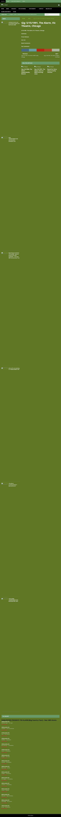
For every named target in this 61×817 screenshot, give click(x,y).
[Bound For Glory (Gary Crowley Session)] (53, 67)
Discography (32, 8)
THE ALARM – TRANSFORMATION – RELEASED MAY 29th (14, 600)
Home (2, 8)
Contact (41, 8)
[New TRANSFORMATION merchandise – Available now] (4, 193)
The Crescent (7, 734)
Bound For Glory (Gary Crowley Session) (52, 70)
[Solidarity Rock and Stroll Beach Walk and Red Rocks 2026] (4, 78)
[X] (56, 1)
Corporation (8, 739)
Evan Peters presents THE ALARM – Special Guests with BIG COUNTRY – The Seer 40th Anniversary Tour (14, 255)
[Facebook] (54, 1)
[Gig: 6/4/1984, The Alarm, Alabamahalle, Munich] (27, 67)
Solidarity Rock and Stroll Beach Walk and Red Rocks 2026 (14, 23)
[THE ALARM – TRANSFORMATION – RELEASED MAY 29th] (4, 654)
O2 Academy (10, 745)
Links (8, 1)
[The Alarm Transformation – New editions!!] (4, 539)
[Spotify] (59, 1)
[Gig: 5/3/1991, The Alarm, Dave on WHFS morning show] (40, 67)
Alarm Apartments (6, 11)
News (7, 8)
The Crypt (10, 722)
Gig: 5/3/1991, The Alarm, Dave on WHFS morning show (39, 71)
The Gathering (22, 8)
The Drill (7, 790)
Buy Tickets (4, 724)
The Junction (9, 801)
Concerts (13, 8)
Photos (3, 1)
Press (24, 1)
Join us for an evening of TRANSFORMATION (14, 368)
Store (14, 11)
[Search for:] (52, 14)
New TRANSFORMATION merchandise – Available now (13, 139)
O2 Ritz (8, 767)
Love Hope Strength (15, 1)
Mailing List (49, 8)
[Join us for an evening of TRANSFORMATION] (4, 424)
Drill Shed (8, 756)
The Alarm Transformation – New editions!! (13, 485)
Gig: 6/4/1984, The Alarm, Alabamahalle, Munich (26, 71)
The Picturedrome (10, 728)
